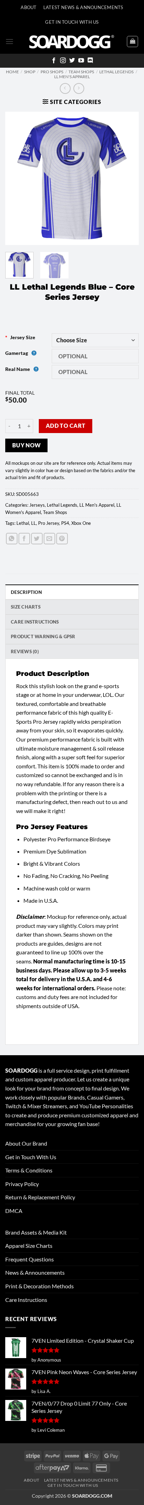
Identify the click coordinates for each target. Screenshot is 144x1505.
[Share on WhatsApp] (11, 538)
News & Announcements (35, 1272)
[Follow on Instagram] (63, 61)
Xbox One (81, 523)
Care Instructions (26, 1299)
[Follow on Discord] (90, 61)
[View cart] (132, 41)
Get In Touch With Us (72, 22)
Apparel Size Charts (28, 1245)
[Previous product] (78, 88)
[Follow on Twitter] (72, 61)
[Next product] (65, 88)
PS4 (65, 523)
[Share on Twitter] (37, 538)
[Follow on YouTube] (81, 61)
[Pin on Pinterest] (62, 538)
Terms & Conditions (28, 1170)
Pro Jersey (48, 523)
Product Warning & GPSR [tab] (43, 636)
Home (12, 71)
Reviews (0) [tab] (25, 651)
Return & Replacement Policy (40, 1197)
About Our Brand (26, 1143)
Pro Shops (52, 71)
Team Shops (81, 71)
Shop (29, 71)
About (28, 7)
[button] (9, 41)
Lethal (22, 523)
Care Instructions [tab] (35, 622)
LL (33, 523)
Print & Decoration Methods (39, 1286)
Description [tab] (26, 592)
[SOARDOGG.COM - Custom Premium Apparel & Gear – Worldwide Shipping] (71, 41)
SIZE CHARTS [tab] (26, 607)
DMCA (13, 1210)
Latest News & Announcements (83, 7)
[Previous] (16, 178)
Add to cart (66, 426)
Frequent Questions (29, 1259)
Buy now (26, 445)
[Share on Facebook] (24, 538)
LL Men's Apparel (72, 76)
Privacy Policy (22, 1183)
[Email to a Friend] (49, 538)
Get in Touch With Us (30, 1157)
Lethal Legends (116, 71)
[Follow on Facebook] (54, 61)
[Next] (127, 178)
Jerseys (37, 505)
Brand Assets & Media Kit (36, 1232)
